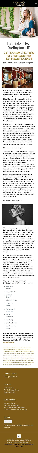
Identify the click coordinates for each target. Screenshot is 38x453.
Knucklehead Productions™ (12, 444)
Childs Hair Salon (10, 353)
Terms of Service (27, 444)
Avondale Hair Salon (8, 349)
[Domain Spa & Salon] (19, 3)
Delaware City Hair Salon (12, 358)
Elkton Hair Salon (10, 360)
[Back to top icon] (19, 436)
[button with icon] (6, 421)
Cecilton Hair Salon (25, 349)
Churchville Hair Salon (20, 353)
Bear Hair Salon (16, 349)
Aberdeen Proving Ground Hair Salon (22, 347)
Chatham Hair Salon (19, 351)
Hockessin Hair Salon (14, 362)
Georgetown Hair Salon (20, 360)
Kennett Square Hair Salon (15, 364)
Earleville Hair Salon (22, 358)
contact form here (8, 342)
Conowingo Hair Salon (20, 355)
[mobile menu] (35, 3)
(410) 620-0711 (18, 52)
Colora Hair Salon (10, 355)
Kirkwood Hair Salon (26, 364)
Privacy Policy (19, 446)
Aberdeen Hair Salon (8, 347)
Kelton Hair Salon (23, 362)
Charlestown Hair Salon (8, 351)
